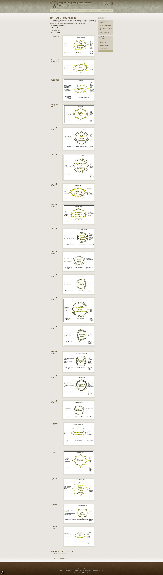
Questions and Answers (106, 10)
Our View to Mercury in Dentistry (104, 22)
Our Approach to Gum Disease (106, 25)
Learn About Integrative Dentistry (81, 10)
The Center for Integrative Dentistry (75, 4)
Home (52, 10)
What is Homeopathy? (104, 48)
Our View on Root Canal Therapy (105, 33)
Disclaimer (104, 565)
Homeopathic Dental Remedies (106, 51)
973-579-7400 (104, 3)
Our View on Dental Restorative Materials (106, 29)
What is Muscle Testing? (105, 45)
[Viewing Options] (2, 572)
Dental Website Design (78, 572)
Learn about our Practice (63, 10)
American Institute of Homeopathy (60, 556)
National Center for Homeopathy (60, 553)
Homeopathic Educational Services (60, 558)
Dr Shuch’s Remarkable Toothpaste (104, 37)
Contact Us (95, 10)
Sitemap (109, 565)
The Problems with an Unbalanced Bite (104, 41)
